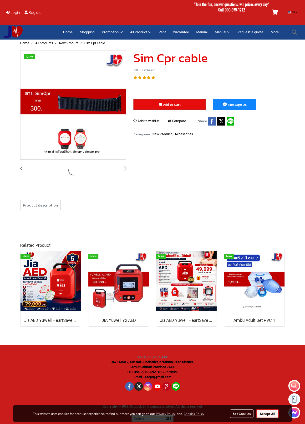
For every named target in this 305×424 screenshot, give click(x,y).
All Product (139, 32)
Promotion (111, 32)
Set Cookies (242, 413)
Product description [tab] (40, 205)
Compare (178, 121)
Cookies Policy (194, 413)
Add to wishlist (148, 121)
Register (35, 12)
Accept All (267, 413)
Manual (202, 32)
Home (68, 32)
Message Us (237, 104)
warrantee (181, 32)
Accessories (184, 134)
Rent (162, 32)
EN (293, 12)
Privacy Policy (165, 413)
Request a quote (250, 32)
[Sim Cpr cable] (73, 105)
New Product (162, 134)
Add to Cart (171, 104)
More (275, 32)
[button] (294, 32)
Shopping (87, 32)
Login (15, 12)
